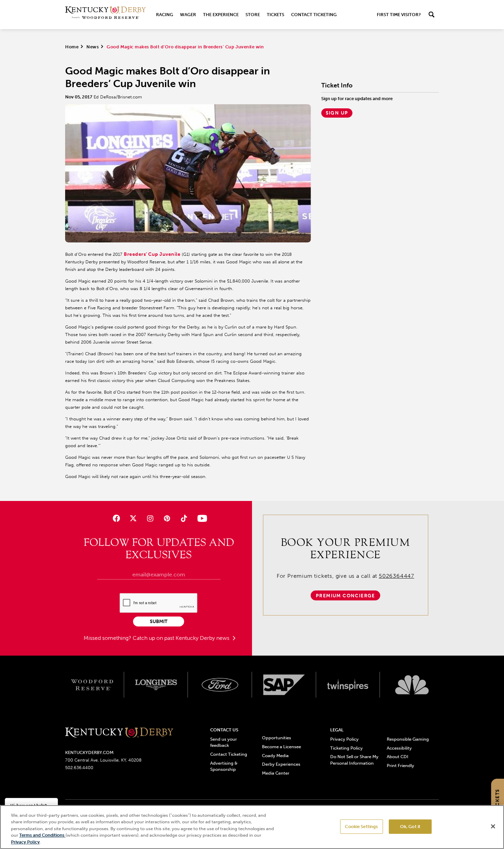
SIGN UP (337, 113)
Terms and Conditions (42, 835)
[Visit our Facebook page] (116, 518)
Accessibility (399, 748)
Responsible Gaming (408, 739)
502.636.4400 (79, 767)
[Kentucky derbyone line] (119, 733)
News (92, 46)
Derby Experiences (281, 764)
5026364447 (396, 576)
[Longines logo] (156, 684)
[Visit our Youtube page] (201, 518)
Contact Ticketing (314, 14)
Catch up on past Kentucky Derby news (182, 638)
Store (252, 14)
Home (72, 46)
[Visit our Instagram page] (150, 518)
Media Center (275, 773)
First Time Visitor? (399, 14)
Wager (188, 14)
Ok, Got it (410, 826)
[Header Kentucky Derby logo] (105, 14)
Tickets (275, 14)
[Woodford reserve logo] (92, 684)
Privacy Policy (344, 739)
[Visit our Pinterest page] (167, 518)
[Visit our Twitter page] (133, 518)
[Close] (493, 826)
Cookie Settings (361, 826)
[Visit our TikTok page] (184, 518)
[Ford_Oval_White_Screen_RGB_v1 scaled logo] (220, 684)
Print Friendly (400, 765)
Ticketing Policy (346, 748)
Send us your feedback (223, 742)
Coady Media (275, 755)
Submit (158, 621)
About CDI (397, 756)
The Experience (221, 14)
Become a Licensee (281, 746)
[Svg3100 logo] (412, 684)
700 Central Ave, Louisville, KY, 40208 (103, 760)
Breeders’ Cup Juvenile (152, 254)
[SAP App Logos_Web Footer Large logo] (284, 684)
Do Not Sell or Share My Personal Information (354, 759)
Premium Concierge (345, 596)
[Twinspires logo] (348, 684)
